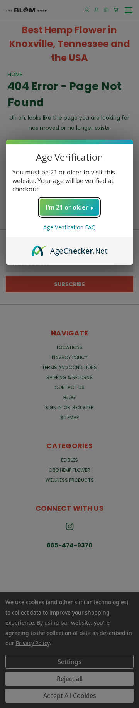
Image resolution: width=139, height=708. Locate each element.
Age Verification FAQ (69, 227)
